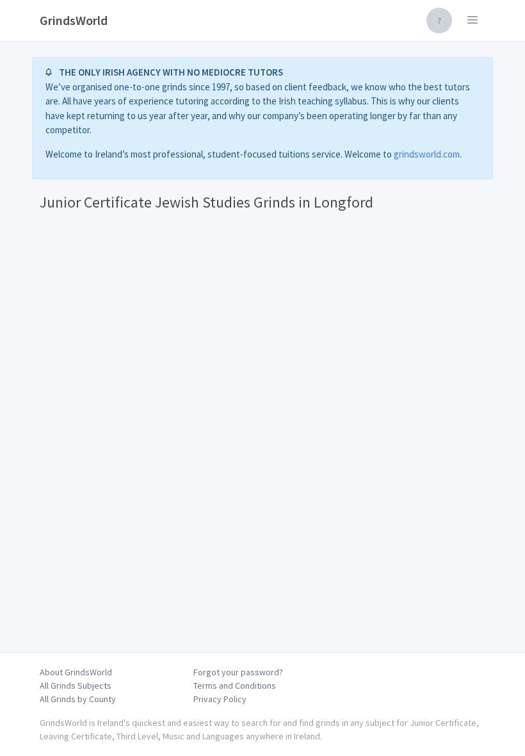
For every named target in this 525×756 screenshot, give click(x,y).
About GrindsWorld (76, 672)
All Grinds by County (78, 699)
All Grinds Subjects (75, 685)
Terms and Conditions (234, 685)
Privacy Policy (219, 699)
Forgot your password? (238, 672)
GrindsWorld (74, 20)
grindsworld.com (427, 154)
